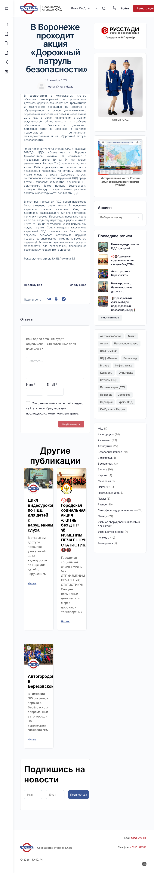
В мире (104, 365)
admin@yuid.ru (138, 837)
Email (52, 384)
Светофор (124, 394)
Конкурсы (106, 372)
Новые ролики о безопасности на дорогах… (121, 287)
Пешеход (106, 394)
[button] (49, 299)
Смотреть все (110, 317)
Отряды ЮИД (109, 380)
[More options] (95, 8)
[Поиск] (104, 8)
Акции (104, 343)
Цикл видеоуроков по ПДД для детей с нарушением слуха (41, 515)
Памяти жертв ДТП (112, 387)
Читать (32, 583)
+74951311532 (138, 847)
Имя (30, 384)
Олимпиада (126, 372)
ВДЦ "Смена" (108, 350)
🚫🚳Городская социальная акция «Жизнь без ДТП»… (123, 260)
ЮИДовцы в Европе (112, 409)
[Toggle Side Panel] (6, 8)
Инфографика (123, 365)
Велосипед (130, 358)
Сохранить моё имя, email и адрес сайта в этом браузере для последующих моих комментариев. (54, 408)
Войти (125, 8)
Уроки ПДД (126, 402)
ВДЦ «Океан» (108, 358)
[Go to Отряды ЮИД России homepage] (41, 8)
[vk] (144, 864)
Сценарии (106, 402)
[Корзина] (114, 8)
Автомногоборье (110, 336)
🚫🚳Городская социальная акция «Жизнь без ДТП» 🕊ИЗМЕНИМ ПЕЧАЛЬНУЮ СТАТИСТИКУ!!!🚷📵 (76, 525)
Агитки (132, 336)
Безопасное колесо (126, 343)
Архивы (105, 207)
